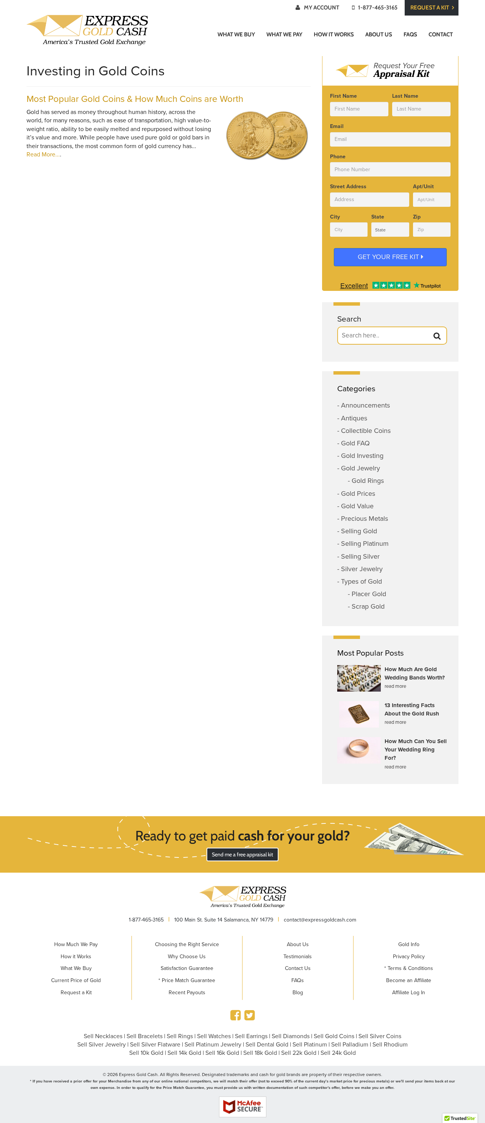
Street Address (348, 186)
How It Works (334, 34)
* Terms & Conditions (408, 968)
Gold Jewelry (360, 468)
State (377, 217)
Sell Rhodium (390, 1044)
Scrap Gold (368, 606)
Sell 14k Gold (184, 1053)
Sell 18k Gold (260, 1053)
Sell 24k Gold (338, 1053)
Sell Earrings (251, 1036)
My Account (321, 7)
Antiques (354, 418)
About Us (378, 34)
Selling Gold (359, 531)
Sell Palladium (349, 1044)
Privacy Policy (409, 956)
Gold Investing (362, 455)
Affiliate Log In (408, 992)
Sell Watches (214, 1036)
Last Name (405, 96)
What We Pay (284, 34)
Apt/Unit (423, 186)
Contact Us (298, 968)
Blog (298, 992)
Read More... (43, 154)
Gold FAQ (355, 443)
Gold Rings (368, 480)
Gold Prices (358, 493)
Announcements (365, 405)
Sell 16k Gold (222, 1053)
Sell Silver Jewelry (101, 1044)
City (335, 217)
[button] (437, 336)
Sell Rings (180, 1036)
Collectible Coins (366, 430)
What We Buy (236, 34)
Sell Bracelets (145, 1036)
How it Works (76, 956)
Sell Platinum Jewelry (213, 1044)
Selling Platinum (365, 543)
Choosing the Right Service (187, 944)
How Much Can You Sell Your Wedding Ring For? (416, 750)
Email (337, 126)
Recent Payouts (187, 992)
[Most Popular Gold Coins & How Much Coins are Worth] (267, 135)
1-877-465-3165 (377, 7)
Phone (338, 156)
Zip (417, 217)
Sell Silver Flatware (155, 1044)
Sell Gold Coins (334, 1036)
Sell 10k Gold (146, 1053)
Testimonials (297, 956)
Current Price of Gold (76, 980)
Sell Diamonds (291, 1036)
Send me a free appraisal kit (242, 854)
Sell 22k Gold (298, 1053)
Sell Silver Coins (379, 1036)
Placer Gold (369, 594)
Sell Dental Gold (267, 1044)
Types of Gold (361, 581)
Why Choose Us (187, 956)
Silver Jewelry (362, 569)
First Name (343, 96)
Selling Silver (360, 556)
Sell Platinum (310, 1044)
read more (395, 686)
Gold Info (408, 944)
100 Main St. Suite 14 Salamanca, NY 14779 (223, 920)
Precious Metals (364, 518)
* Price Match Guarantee (186, 980)
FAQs (410, 34)
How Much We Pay (76, 944)
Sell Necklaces (103, 1036)
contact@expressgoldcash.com (320, 920)
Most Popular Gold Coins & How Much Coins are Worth (135, 99)
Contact (441, 34)
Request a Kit (430, 7)
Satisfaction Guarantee (187, 968)
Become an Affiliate (408, 980)
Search (349, 319)
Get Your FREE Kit (389, 257)
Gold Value (357, 506)
